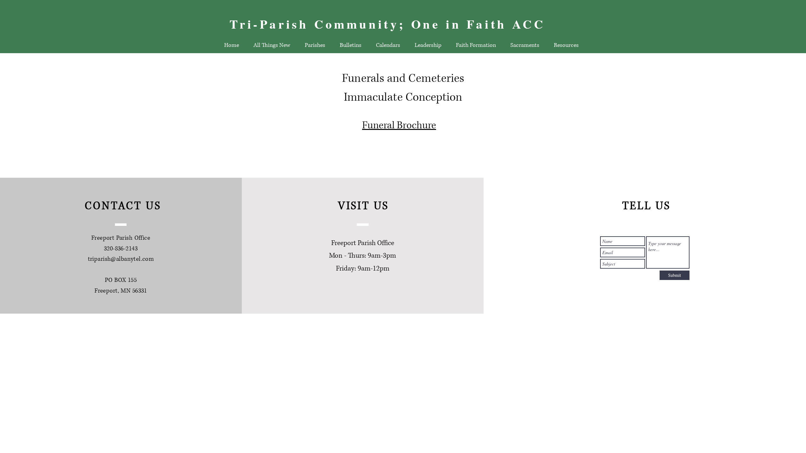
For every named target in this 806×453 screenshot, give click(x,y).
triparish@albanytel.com (121, 259)
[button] (350, 45)
